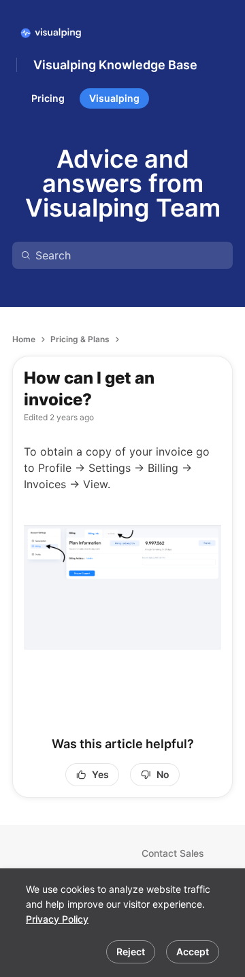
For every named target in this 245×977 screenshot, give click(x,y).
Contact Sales (173, 853)
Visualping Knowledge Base (115, 65)
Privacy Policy (57, 919)
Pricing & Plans (80, 339)
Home (23, 339)
